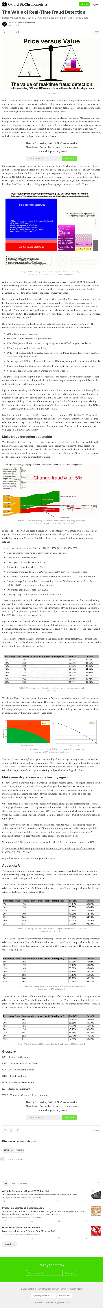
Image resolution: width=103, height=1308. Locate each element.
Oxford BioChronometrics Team (22, 23)
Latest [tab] (12, 1183)
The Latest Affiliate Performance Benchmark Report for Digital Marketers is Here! (39, 1194)
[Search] (98, 1183)
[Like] (5, 31)
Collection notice (74, 1289)
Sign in (95, 4)
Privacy (55, 1289)
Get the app (64, 1295)
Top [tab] (5, 1183)
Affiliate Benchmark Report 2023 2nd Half (26, 1191)
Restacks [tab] (20, 1150)
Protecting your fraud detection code (23, 1208)
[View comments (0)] (11, 31)
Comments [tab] (8, 1150)
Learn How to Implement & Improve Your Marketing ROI (28, 1231)
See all (7, 1244)
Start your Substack (44, 1295)
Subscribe (84, 4)
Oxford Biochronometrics (81, 377)
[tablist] (13, 1150)
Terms (63, 1289)
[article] (51, 1196)
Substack (38, 1302)
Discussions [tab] (23, 1183)
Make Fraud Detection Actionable (21, 1227)
